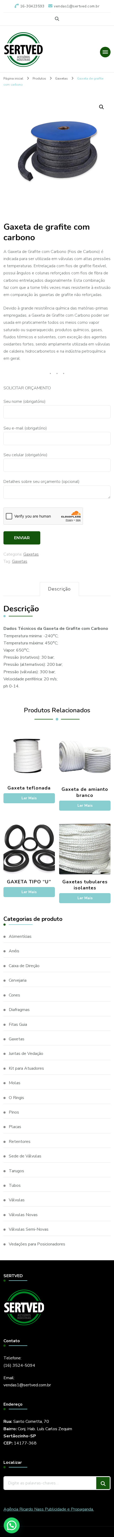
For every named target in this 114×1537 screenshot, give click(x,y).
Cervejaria (18, 980)
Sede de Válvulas (25, 1156)
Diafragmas (19, 1010)
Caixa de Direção (24, 966)
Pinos (14, 1112)
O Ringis (16, 1098)
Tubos (15, 1185)
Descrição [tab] (59, 589)
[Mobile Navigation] (105, 52)
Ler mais (29, 798)
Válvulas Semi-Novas (29, 1229)
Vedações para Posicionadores (37, 1244)
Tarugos (16, 1171)
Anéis (14, 951)
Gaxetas (31, 554)
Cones (14, 995)
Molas (14, 1083)
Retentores (19, 1141)
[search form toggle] (57, 19)
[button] (101, 107)
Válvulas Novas (23, 1215)
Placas (15, 1127)
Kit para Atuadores (26, 1068)
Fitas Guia (18, 1024)
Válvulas (17, 1200)
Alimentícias (20, 936)
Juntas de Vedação (26, 1053)
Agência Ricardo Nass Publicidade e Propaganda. (48, 1509)
